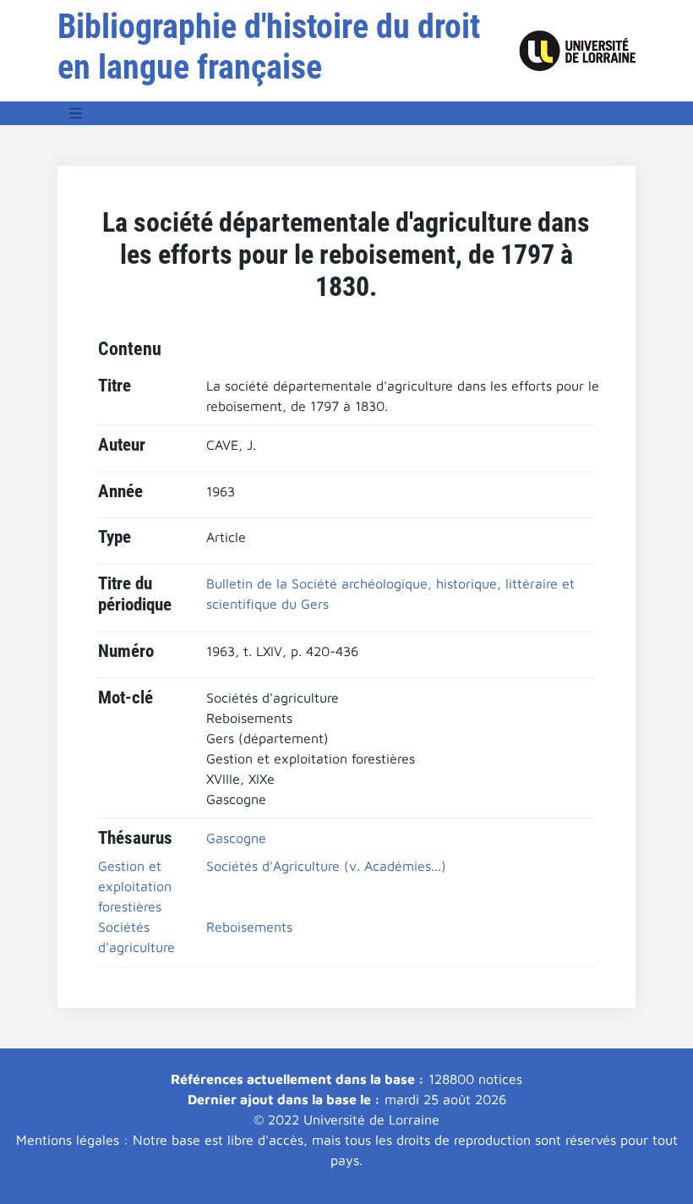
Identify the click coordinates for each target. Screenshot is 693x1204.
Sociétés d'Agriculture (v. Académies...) (326, 865)
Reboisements (249, 926)
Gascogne (236, 838)
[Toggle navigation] (76, 113)
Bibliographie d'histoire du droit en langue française (268, 47)
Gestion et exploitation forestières (135, 886)
